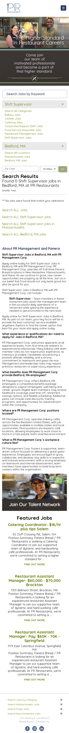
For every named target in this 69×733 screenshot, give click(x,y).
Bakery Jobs (13, 114)
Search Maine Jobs (18, 709)
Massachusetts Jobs (17, 156)
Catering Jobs (13, 122)
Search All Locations (17, 152)
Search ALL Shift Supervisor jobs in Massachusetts (28, 225)
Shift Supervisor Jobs (18, 137)
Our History (26, 718)
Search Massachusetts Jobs (23, 704)
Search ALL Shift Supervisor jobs (26, 217)
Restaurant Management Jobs (24, 133)
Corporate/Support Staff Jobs (24, 126)
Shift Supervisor (18, 104)
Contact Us (42, 721)
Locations (42, 718)
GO (62, 169)
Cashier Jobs (13, 118)
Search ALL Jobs (15, 210)
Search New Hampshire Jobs (24, 713)
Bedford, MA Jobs (16, 160)
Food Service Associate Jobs (23, 130)
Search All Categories (18, 111)
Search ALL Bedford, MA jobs (24, 234)
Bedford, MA (15, 146)
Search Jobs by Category (22, 699)
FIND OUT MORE (34, 564)
